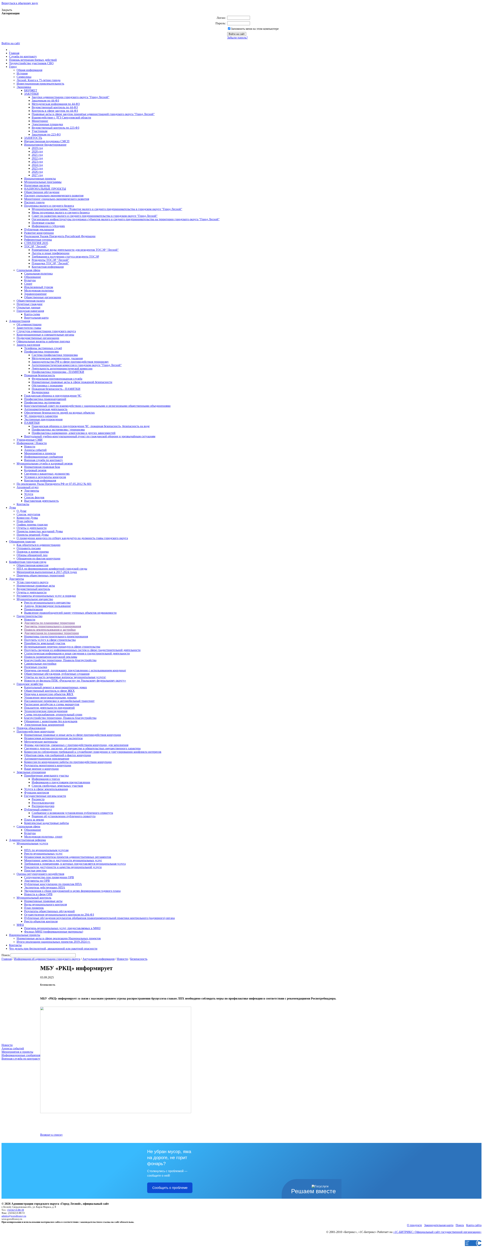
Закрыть (7, 9)
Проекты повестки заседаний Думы (40, 531)
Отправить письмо (29, 548)
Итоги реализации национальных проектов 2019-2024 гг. (53, 941)
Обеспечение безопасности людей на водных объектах (59, 412)
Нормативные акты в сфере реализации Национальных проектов (59, 938)
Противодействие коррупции (36, 731)
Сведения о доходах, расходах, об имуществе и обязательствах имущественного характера (82, 748)
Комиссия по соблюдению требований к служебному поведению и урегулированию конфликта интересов (92, 751)
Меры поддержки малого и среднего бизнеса (61, 212)
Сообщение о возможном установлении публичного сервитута (72, 812)
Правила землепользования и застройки (50, 629)
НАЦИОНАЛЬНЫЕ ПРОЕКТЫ (45, 188)
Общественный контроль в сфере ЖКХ (49, 690)
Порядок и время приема (33, 551)
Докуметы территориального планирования (52, 626)
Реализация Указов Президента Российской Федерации (59, 236)
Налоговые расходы (37, 185)
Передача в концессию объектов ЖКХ (48, 694)
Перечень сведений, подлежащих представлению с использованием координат (75, 670)
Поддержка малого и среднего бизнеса (49, 205)
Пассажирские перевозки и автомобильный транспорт (59, 701)
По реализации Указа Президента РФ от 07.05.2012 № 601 (54, 483)
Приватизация (33, 609)
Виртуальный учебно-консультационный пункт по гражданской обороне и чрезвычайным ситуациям (89, 436)
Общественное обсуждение (41, 192)
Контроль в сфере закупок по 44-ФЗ (55, 110)
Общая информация (29, 70)
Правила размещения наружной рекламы (50, 656)
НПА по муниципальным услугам (46, 850)
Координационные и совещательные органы (45, 334)
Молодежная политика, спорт (43, 836)
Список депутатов (28, 514)
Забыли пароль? (237, 37)
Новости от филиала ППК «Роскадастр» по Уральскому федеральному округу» (75, 680)
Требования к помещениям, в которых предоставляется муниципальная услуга (75, 863)
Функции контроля (36, 792)
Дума (12, 507)
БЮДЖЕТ (30, 90)
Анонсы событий (35, 450)
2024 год (37, 165)
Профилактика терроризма (41, 351)
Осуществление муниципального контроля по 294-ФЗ (59, 914)
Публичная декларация (39, 229)
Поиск (460, 1225)
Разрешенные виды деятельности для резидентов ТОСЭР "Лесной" (75, 249)
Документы (31, 490)
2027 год (37, 175)
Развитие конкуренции (39, 232)
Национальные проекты (24, 935)
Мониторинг (40, 120)
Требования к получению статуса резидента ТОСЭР (65, 256)
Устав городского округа (32, 582)
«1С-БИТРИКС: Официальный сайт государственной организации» (437, 1232)
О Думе (21, 511)
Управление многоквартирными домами (50, 697)
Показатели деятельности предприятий (49, 707)
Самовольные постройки (40, 663)
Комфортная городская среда (27, 561)
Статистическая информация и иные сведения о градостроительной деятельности (77, 653)
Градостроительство (29, 616)
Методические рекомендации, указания (57, 358)
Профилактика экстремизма (42, 402)
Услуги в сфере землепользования (46, 789)
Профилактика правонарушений (45, 399)
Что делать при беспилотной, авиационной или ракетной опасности (53, 948)
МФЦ (20, 924)
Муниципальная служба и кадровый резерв (45, 463)
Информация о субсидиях (48, 226)
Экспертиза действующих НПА (44, 887)
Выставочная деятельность (41, 500)
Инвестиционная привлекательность (40, 83)
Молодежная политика (39, 290)
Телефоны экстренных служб (43, 348)
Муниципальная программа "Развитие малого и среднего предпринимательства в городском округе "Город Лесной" (107, 209)
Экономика (24, 87)
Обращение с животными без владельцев (50, 721)
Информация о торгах (46, 779)
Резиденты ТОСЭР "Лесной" (50, 260)
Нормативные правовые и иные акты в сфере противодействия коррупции (72, 734)
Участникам (39, 131)
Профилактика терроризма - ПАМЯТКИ (58, 371)
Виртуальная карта (36, 317)
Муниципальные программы (43, 182)
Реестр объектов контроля (41, 921)
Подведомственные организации (38, 338)
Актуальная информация (98, 958)
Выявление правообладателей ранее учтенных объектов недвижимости (70, 612)
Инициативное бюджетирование (45, 144)
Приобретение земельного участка (46, 775)
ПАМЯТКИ (32, 422)
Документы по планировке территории (49, 622)
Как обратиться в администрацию (38, 544)
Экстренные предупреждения (43, 419)
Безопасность (138, 958)
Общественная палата (31, 300)
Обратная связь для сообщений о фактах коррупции (57, 755)
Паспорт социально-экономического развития (53, 195)
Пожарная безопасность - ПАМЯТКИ (56, 388)
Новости (29, 446)
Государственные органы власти (45, 795)
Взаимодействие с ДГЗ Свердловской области (61, 117)
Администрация (19, 321)
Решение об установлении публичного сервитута (63, 816)
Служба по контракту (23, 56)
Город (13, 66)
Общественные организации (42, 297)
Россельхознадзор (43, 802)
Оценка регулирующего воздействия (40, 874)
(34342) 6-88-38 (15, 1209)
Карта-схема (32, 314)
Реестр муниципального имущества (47, 602)
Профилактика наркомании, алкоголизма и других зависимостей (73, 433)
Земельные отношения (31, 772)
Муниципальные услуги (32, 843)
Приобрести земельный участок (44, 643)
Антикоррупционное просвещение (46, 758)
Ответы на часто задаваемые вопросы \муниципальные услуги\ (65, 677)
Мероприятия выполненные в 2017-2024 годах (47, 572)
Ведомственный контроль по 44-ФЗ (55, 107)
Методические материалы (41, 741)
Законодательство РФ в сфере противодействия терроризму (70, 361)
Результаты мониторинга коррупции (47, 765)
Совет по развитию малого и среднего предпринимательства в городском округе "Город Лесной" (95, 215)
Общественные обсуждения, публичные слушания (56, 673)
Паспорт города (34, 202)
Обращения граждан (22, 541)
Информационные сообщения (43, 456)
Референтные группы (38, 239)
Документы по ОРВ (37, 880)
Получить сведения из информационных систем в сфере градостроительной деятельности (82, 650)
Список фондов (34, 497)
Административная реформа (27, 840)
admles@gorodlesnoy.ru (14, 1216)
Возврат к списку (51, 1134)
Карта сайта (473, 1225)
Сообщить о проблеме (170, 1188)
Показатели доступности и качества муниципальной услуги (63, 867)
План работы (25, 521)
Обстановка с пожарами (47, 385)
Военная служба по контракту (43, 460)
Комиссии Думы (27, 517)
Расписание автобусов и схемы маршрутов (51, 704)
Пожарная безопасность (39, 375)
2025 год (37, 168)
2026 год (37, 171)
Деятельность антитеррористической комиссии (62, 368)
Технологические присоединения (45, 711)
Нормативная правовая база (42, 466)
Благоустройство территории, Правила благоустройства (60, 660)
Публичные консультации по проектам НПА (53, 884)
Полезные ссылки (43, 222)
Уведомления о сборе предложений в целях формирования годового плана (72, 890)
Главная (14, 53)
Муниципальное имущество (35, 599)
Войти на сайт (11, 43)
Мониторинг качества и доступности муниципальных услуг (63, 860)
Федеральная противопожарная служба (57, 378)
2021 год (37, 154)
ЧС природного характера (41, 416)
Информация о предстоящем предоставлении (61, 782)
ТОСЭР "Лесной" (35, 246)
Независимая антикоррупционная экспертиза (53, 738)
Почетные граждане (29, 304)
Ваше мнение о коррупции (41, 768)
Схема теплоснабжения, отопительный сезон (53, 714)
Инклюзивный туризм (38, 287)
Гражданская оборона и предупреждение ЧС (53, 395)
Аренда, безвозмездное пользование (47, 606)
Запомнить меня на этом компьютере (255, 28)
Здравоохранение (35, 293)
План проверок (34, 907)
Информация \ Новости (32, 443)
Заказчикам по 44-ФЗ (45, 100)
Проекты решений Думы (33, 534)
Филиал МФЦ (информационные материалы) (53, 931)
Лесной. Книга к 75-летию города (38, 80)
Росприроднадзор (43, 806)
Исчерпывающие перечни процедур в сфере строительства (62, 646)
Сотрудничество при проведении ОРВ (49, 877)
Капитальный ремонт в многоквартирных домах (55, 687)
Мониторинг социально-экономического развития (56, 199)
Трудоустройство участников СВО (31, 63)
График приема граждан (32, 524)
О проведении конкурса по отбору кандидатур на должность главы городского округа (72, 538)
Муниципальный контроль (34, 897)
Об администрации (29, 324)
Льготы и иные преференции (50, 253)
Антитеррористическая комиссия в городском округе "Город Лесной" (77, 365)
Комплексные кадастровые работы (46, 823)
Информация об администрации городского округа (47, 958)
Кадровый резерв (35, 470)
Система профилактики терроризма (55, 355)
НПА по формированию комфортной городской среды (52, 568)
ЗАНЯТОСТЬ (33, 137)
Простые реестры (35, 870)
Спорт (28, 283)
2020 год (37, 151)
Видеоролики (40, 392)
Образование (32, 277)
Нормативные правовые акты (36, 585)
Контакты (23, 504)
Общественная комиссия (32, 565)
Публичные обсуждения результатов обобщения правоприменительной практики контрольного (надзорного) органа (99, 918)
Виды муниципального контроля (45, 904)
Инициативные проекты (40, 178)
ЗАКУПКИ (31, 93)
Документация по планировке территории (51, 633)
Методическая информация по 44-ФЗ (56, 104)
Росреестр (38, 799)
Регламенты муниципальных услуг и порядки (46, 595)
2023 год (37, 161)
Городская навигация (30, 310)
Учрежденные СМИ (29, 439)
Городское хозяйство (30, 684)
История (22, 73)
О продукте (414, 1225)
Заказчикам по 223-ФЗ (46, 134)
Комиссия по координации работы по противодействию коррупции (68, 762)
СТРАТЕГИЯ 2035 (36, 243)
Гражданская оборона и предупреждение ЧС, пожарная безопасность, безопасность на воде (91, 426)
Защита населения (28, 344)
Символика (24, 76)
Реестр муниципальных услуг (43, 853)
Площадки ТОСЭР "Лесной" (50, 263)
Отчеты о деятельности (32, 528)
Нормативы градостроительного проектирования (56, 636)
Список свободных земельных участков (57, 785)
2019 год (37, 148)
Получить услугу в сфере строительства (50, 639)
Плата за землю (34, 819)
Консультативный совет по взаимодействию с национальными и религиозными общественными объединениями (97, 405)
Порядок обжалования (31, 728)
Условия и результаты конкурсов (45, 477)
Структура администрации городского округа (46, 331)
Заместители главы (29, 327)
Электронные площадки (47, 124)
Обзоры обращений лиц (32, 555)
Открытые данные (28, 307)
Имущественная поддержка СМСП (46, 141)
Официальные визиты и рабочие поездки (43, 341)
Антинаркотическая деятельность (45, 409)
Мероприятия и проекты (40, 453)
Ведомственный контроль (33, 589)
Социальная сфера (28, 270)
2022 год (37, 158)
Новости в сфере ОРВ (38, 894)
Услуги (28, 494)
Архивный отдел (27, 487)
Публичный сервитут (38, 809)
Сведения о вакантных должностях (47, 473)
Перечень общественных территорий (41, 575)
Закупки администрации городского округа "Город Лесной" (70, 97)
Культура (30, 280)
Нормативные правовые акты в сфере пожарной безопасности (72, 382)
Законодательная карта (438, 1225)
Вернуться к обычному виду (20, 3)
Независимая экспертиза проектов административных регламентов (67, 857)
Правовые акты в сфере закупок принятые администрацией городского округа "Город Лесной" (93, 114)
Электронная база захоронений (44, 724)
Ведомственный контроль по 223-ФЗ (55, 127)
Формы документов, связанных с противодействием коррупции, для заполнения (76, 745)
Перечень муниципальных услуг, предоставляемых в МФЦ (62, 928)
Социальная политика (38, 273)
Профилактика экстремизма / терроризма (58, 429)
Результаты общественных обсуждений (49, 911)
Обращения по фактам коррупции (38, 558)
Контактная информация (48, 266)
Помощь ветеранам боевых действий (33, 59)
